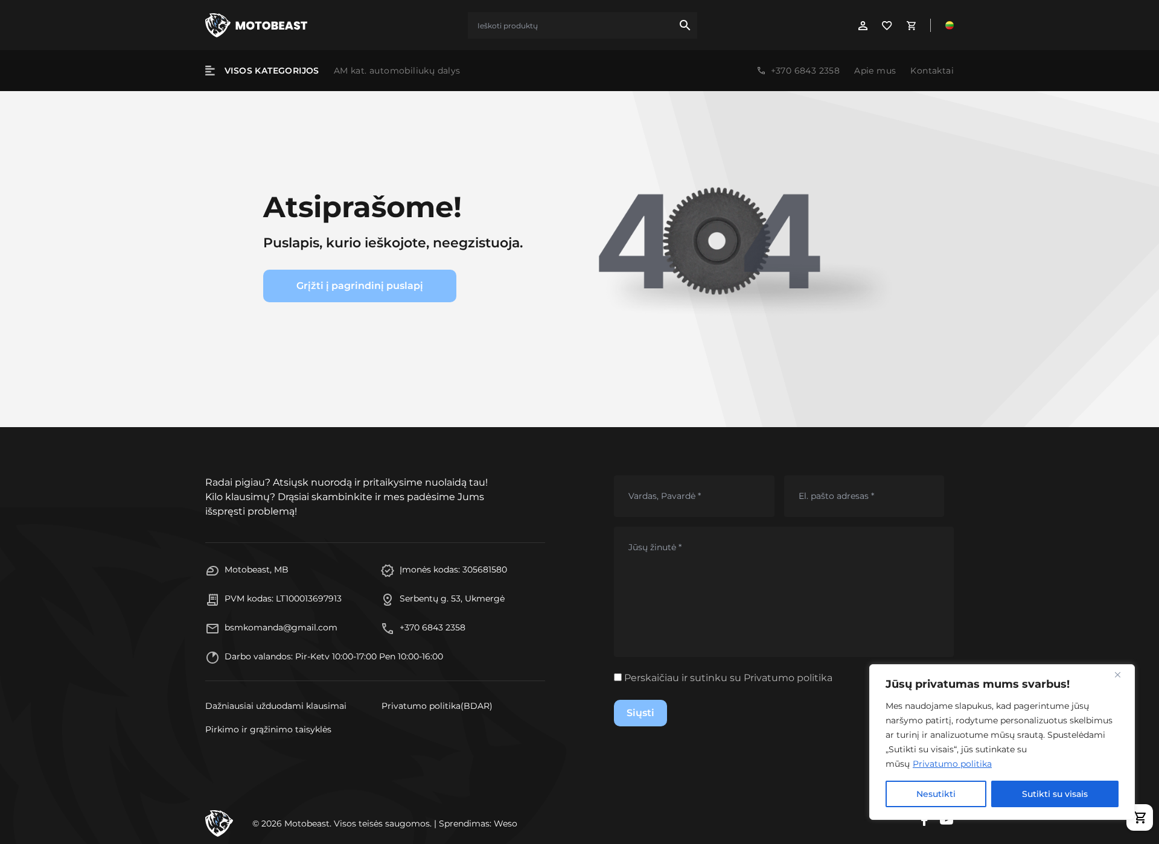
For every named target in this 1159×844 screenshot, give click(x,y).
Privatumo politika (952, 763)
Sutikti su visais (1055, 793)
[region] (1002, 742)
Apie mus (875, 70)
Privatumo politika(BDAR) (437, 705)
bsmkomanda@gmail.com (281, 627)
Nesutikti (936, 793)
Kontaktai (932, 70)
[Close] (1122, 674)
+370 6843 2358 (805, 70)
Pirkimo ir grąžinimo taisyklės (268, 729)
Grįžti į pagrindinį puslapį (359, 285)
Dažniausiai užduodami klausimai (275, 705)
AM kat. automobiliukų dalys (397, 70)
